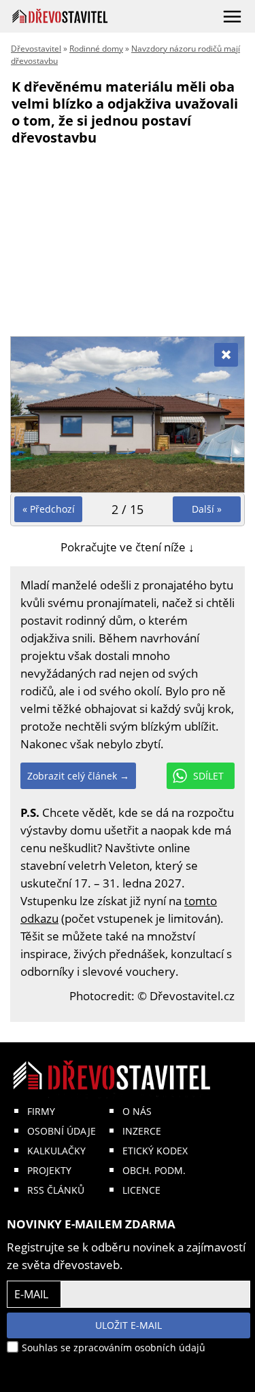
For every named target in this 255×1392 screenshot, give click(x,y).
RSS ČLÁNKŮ (55, 1190)
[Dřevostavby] (60, 16)
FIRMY (41, 1111)
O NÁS (137, 1111)
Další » (207, 508)
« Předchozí (48, 508)
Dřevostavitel (36, 48)
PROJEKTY (49, 1170)
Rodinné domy (96, 48)
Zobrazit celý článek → (78, 775)
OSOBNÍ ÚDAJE (61, 1130)
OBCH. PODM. (154, 1170)
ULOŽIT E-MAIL (128, 1325)
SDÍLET (208, 775)
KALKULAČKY (56, 1150)
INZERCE (141, 1130)
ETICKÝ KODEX (155, 1150)
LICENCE (141, 1190)
